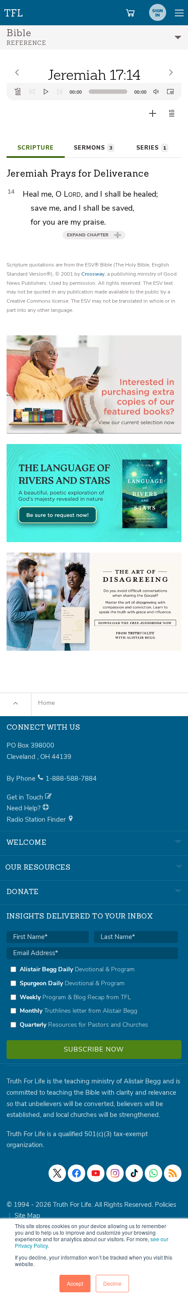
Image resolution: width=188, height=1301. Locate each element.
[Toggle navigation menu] (179, 12)
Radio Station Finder (37, 819)
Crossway (92, 273)
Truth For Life (14, 11)
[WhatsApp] (153, 1173)
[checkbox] (92, 997)
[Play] (46, 91)
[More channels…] (172, 1173)
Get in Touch (26, 797)
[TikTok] (134, 1173)
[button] (171, 113)
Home (46, 703)
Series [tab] (151, 148)
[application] (94, 91)
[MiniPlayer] (170, 91)
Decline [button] (112, 1283)
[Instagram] (115, 1173)
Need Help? (24, 808)
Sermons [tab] (93, 148)
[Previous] (32, 91)
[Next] (60, 91)
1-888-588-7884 (71, 778)
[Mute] (156, 91)
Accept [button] (75, 1283)
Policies (165, 1204)
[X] (57, 1173)
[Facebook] (76, 1173)
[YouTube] (95, 1173)
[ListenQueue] (18, 91)
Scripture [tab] (35, 148)
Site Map (27, 1215)
